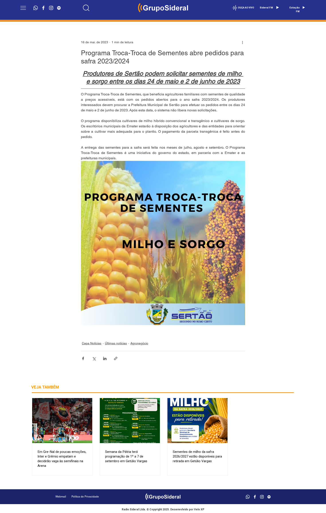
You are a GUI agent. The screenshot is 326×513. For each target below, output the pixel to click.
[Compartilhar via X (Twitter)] (94, 358)
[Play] (277, 7)
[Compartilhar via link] (116, 358)
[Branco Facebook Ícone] (43, 8)
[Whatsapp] (35, 8)
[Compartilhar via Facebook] (83, 358)
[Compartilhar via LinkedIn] (105, 358)
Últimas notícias (116, 343)
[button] (23, 8)
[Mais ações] (242, 42)
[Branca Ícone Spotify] (59, 8)
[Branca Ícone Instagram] (51, 8)
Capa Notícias (91, 343)
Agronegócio (139, 343)
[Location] (86, 7)
